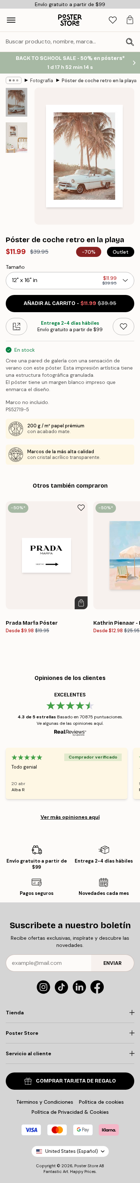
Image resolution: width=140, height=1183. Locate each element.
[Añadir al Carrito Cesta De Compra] (81, 602)
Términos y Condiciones (44, 1102)
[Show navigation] (11, 20)
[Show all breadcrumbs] (14, 80)
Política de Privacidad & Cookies (70, 1112)
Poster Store (86, 1165)
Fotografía (41, 81)
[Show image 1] (16, 102)
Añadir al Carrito (70, 303)
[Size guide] (16, 326)
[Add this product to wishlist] (123, 326)
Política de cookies (101, 1102)
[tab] (112, 20)
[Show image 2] (16, 137)
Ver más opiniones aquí (70, 817)
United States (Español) (71, 1151)
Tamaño (15, 267)
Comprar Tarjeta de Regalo (76, 1081)
